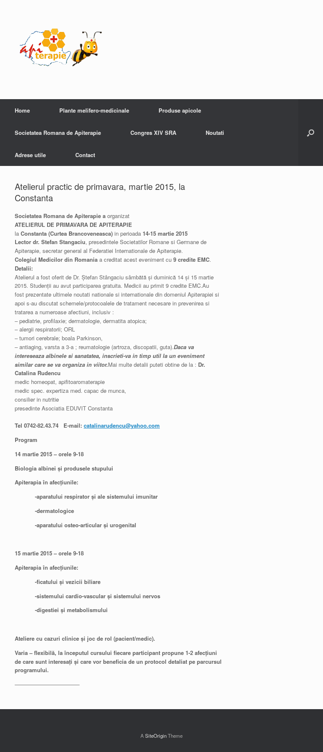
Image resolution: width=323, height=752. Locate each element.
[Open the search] (310, 132)
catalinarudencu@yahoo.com (122, 425)
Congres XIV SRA (153, 133)
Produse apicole (180, 110)
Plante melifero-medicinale (94, 110)
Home (22, 110)
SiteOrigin (156, 735)
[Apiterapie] (61, 49)
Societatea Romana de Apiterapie (58, 133)
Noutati (215, 133)
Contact (85, 155)
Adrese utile (30, 155)
